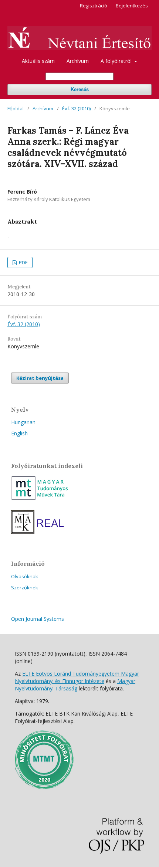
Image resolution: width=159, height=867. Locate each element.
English (19, 433)
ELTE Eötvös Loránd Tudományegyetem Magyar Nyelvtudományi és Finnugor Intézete (77, 677)
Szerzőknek (24, 587)
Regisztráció (93, 5)
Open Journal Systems (37, 618)
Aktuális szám (38, 60)
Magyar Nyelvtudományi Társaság (75, 684)
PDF (22, 262)
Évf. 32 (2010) (76, 108)
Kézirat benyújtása (40, 378)
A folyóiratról (117, 60)
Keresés (80, 89)
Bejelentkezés (132, 5)
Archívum (78, 60)
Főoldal (15, 108)
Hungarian (23, 422)
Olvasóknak (24, 576)
